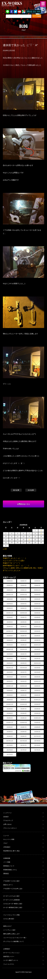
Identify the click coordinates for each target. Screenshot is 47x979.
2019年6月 (37, 709)
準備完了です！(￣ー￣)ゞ (12, 563)
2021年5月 (10, 677)
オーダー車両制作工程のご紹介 (12, 907)
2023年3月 (37, 640)
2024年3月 (37, 622)
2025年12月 (37, 590)
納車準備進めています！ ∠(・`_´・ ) (16, 565)
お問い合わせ (7, 824)
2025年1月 (23, 608)
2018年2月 (10, 736)
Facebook (11, 11)
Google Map (23, 11)
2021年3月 (37, 677)
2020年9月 (37, 686)
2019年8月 (10, 709)
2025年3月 (37, 603)
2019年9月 (37, 704)
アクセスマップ (8, 820)
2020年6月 (37, 690)
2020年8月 (10, 690)
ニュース (6, 835)
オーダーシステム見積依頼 (11, 900)
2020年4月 (23, 695)
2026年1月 (23, 590)
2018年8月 (10, 727)
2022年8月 (10, 654)
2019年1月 (23, 718)
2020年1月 (23, 699)
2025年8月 (10, 599)
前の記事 (16, 490)
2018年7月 (23, 727)
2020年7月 (23, 690)
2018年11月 (9, 722)
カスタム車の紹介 (8, 919)
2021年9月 (37, 667)
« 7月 (5, 549)
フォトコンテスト (8, 964)
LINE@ (7, 11)
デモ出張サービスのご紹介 (11, 881)
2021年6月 (37, 672)
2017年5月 (10, 750)
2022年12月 (37, 645)
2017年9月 (37, 740)
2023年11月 (9, 631)
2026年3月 (37, 585)
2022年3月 (37, 658)
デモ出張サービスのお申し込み (12, 888)
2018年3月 (37, 731)
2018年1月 (23, 736)
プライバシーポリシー (10, 828)
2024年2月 (10, 626)
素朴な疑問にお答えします (11, 934)
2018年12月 (37, 718)
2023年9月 (37, 631)
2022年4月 (23, 658)
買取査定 (6, 873)
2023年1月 (23, 645)
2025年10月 (23, 594)
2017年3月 (37, 750)
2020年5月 (10, 695)
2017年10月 (23, 740)
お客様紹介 (6, 949)
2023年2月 (10, 645)
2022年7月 (23, 654)
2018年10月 (23, 722)
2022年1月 (23, 663)
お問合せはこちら (23, 504)
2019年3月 (37, 713)
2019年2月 (10, 718)
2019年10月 (23, 704)
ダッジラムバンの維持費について (13, 941)
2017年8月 (10, 745)
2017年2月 (10, 754)
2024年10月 (23, 613)
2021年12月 (37, 663)
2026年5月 (10, 585)
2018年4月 (23, 731)
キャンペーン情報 (8, 839)
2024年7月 (23, 617)
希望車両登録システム (10, 870)
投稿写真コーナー (8, 956)
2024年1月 (23, 626)
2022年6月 (37, 654)
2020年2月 (10, 699)
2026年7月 (23, 581)
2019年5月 (10, 713)
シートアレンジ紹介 (9, 930)
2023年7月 (23, 635)
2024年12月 (37, 608)
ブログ (5, 843)
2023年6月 (37, 635)
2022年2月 (10, 663)
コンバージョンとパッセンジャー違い (15, 937)
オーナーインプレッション (11, 953)
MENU (43, 4)
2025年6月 (37, 599)
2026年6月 (37, 581)
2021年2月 (10, 681)
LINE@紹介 (6, 847)
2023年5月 (10, 640)
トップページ (7, 813)
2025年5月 (10, 603)
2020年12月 (37, 681)
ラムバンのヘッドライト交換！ (14, 561)
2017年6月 (37, 745)
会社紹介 (6, 816)
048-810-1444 (34, 11)
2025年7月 (23, 599)
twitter (15, 11)
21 (29, 539)
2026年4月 (23, 585)
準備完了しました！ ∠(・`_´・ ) (14, 558)
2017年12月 (37, 736)
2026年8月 (10, 581)
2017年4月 (23, 750)
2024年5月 (10, 622)
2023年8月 (10, 635)
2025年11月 (9, 594)
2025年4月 (23, 603)
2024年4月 (23, 622)
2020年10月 (23, 686)
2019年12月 (37, 699)
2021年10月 (23, 667)
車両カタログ (7, 926)
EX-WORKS (15, 4)
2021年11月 (9, 667)
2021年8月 (10, 672)
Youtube (19, 11)
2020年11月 (9, 686)
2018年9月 (37, 722)
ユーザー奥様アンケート (10, 960)
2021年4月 (23, 677)
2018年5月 (10, 731)
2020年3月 (37, 695)
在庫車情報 (6, 858)
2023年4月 (23, 640)
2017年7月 (23, 745)
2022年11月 (9, 649)
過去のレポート (8, 885)
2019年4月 (23, 713)
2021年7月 (23, 672)
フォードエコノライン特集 (11, 915)
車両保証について (8, 866)
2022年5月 (10, 658)
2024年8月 (10, 617)
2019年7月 (23, 709)
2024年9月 (37, 613)
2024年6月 (37, 617)
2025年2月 (10, 608)
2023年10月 (23, 631)
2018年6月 (37, 727)
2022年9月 (37, 649)
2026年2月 (10, 590)
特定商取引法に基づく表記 (11, 851)
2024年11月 (9, 613)
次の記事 (31, 490)
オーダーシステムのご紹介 (11, 896)
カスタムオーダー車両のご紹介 (12, 904)
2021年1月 (23, 681)
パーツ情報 (6, 862)
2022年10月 (23, 649)
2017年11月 (9, 740)
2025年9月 (37, 594)
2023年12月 (37, 626)
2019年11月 (9, 704)
